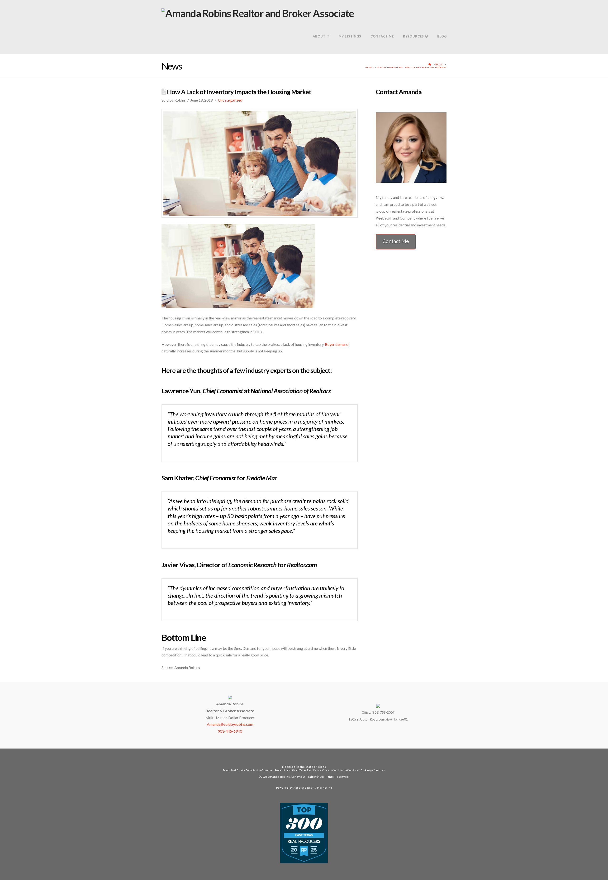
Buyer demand (336, 344)
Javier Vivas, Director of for (239, 565)
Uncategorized (230, 100)
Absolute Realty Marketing (313, 787)
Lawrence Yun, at (246, 391)
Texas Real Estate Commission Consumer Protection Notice (260, 770)
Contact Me (395, 241)
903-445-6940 (230, 731)
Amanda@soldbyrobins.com (230, 724)
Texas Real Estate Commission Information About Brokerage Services (342, 770)
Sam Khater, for (219, 478)
